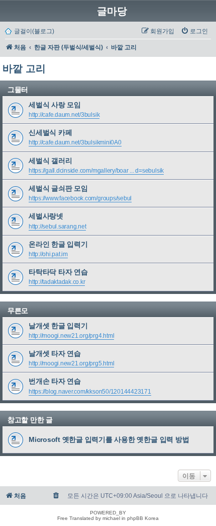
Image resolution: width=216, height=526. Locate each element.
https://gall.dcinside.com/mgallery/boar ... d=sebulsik (96, 170)
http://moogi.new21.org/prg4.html (71, 335)
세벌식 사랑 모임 (55, 105)
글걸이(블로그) (34, 31)
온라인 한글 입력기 (58, 244)
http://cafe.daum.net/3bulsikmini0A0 (75, 142)
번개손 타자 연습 (55, 381)
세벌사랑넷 (46, 216)
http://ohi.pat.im (48, 254)
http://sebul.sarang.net (57, 226)
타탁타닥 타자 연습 (58, 272)
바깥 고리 (24, 68)
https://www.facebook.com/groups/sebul (80, 198)
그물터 (18, 90)
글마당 (112, 11)
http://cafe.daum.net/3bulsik (64, 114)
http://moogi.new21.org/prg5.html (71, 363)
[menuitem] (194, 31)
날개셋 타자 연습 (55, 353)
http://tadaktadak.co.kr (57, 281)
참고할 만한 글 (30, 420)
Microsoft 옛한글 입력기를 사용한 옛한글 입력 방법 (109, 439)
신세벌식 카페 (50, 132)
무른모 (18, 311)
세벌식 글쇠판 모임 (58, 188)
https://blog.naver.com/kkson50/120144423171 (90, 391)
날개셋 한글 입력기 (58, 326)
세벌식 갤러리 (50, 161)
